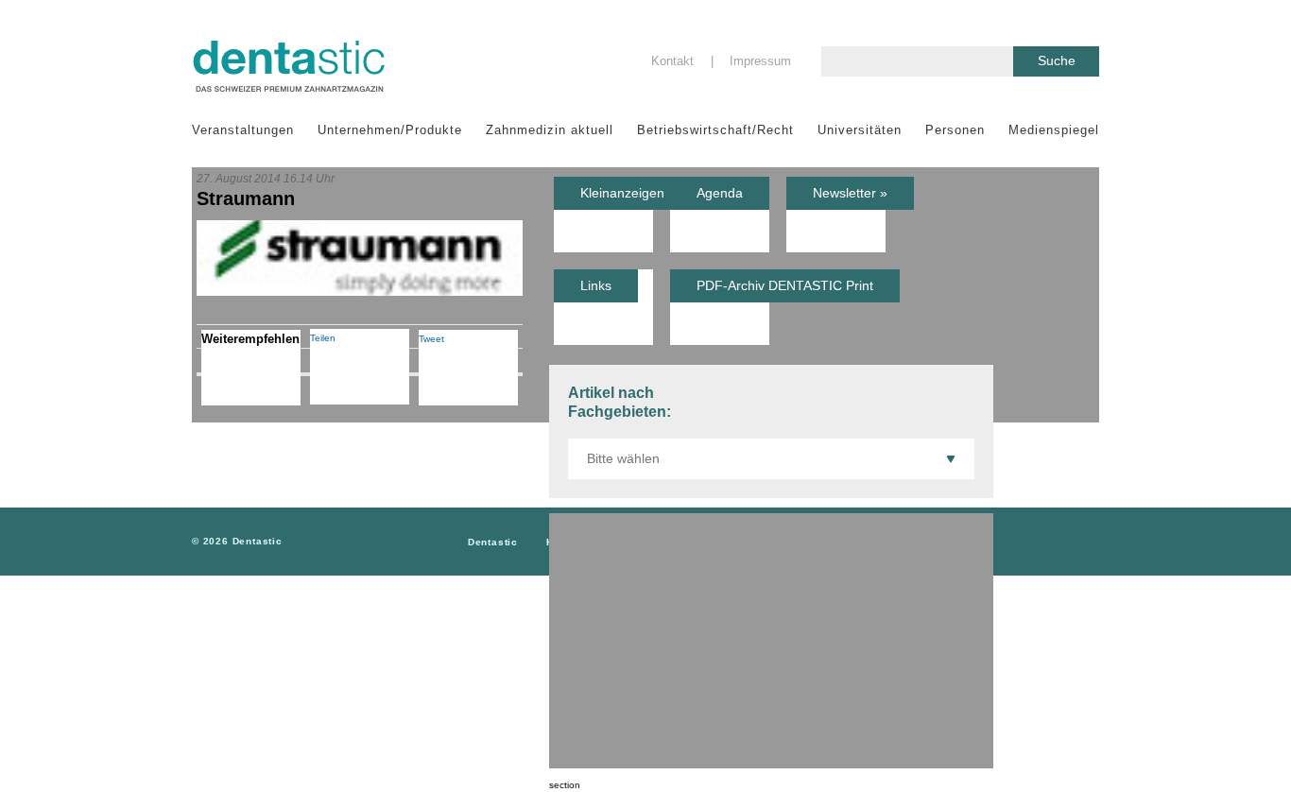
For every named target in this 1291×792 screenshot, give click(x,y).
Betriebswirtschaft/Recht (715, 130)
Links (595, 285)
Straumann (246, 198)
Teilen (323, 338)
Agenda (720, 192)
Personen (955, 130)
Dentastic (493, 542)
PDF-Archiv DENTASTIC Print (785, 285)
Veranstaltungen (243, 130)
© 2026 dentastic (237, 541)
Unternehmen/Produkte (390, 130)
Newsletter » (850, 192)
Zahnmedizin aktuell (549, 130)
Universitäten (860, 130)
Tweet (431, 339)
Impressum (760, 61)
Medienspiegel (1053, 130)
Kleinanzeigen (622, 192)
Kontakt (672, 61)
